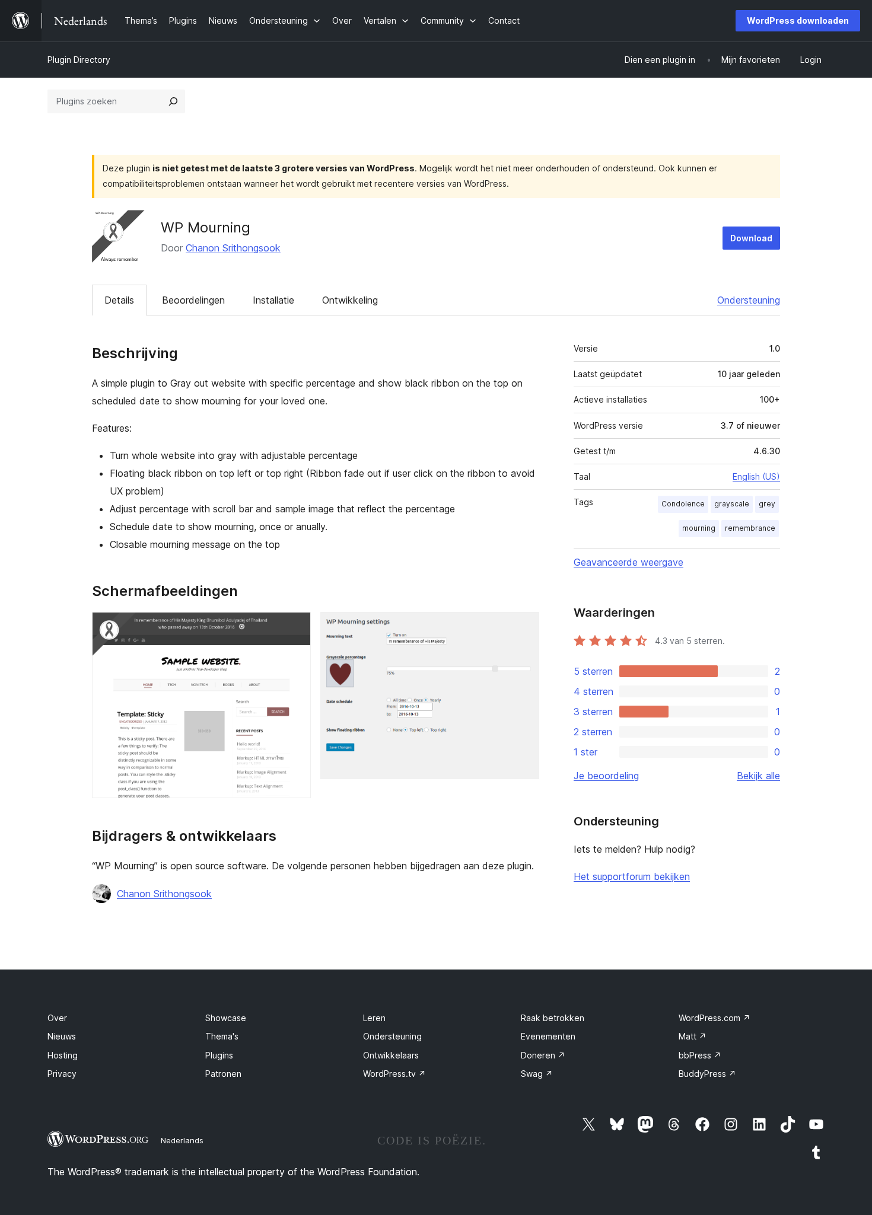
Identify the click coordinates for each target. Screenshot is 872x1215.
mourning (698, 528)
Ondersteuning (748, 300)
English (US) (756, 476)
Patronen (223, 1074)
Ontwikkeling (350, 300)
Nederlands (182, 1140)
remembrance (750, 528)
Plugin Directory (78, 60)
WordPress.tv (394, 1074)
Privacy (62, 1074)
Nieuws (61, 1036)
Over (57, 1018)
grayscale (731, 503)
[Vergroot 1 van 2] (295, 628)
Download (751, 238)
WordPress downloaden (798, 20)
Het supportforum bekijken (632, 876)
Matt (692, 1036)
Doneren (543, 1055)
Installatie (273, 300)
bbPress (700, 1055)
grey (767, 503)
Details (119, 300)
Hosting (62, 1055)
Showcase (225, 1018)
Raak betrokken (552, 1018)
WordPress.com (714, 1018)
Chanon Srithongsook (233, 248)
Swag (537, 1074)
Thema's (221, 1036)
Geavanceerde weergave (628, 562)
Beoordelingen (193, 300)
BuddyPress (707, 1074)
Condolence (683, 503)
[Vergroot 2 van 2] (523, 628)
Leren (374, 1018)
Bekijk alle (758, 776)
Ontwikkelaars (391, 1055)
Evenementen (548, 1036)
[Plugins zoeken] (173, 101)
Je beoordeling (606, 776)
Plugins (219, 1055)
